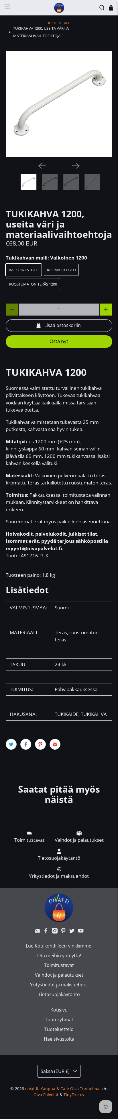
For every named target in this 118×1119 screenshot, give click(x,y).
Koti (52, 23)
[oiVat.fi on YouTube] (81, 932)
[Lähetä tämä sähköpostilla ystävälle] (55, 744)
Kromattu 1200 (61, 269)
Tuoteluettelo (59, 1029)
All (67, 23)
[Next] (76, 165)
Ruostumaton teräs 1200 (33, 284)
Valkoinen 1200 (23, 269)
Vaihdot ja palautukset (59, 975)
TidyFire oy (74, 1094)
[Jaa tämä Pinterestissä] (40, 744)
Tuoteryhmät (59, 1019)
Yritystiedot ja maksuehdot (59, 985)
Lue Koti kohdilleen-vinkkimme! (59, 946)
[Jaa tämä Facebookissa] (25, 744)
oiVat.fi (31, 1088)
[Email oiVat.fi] (37, 932)
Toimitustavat (59, 965)
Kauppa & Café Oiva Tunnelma (69, 1088)
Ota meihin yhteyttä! (59, 955)
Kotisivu (59, 1010)
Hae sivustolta (59, 1039)
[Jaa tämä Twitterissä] (11, 744)
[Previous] (42, 165)
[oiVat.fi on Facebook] (46, 932)
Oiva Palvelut (46, 1094)
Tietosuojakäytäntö (59, 994)
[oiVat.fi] (59, 8)
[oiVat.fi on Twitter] (72, 932)
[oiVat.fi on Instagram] (55, 932)
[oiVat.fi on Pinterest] (63, 932)
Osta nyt (59, 341)
